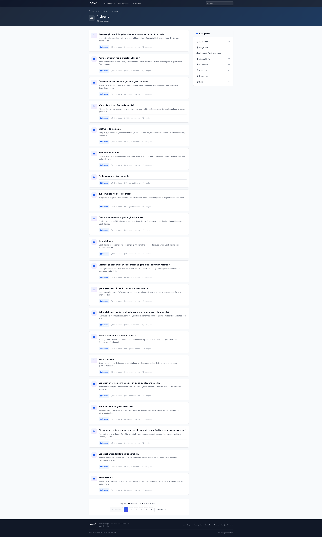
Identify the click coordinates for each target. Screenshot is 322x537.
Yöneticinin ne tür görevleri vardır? (116, 406)
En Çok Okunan (227, 525)
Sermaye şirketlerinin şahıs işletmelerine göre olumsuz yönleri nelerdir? (134, 264)
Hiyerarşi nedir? (107, 477)
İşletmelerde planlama (110, 129)
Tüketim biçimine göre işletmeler (115, 194)
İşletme (105, 47)
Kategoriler (124, 3)
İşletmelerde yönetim (109, 152)
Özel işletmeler (106, 241)
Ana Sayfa (111, 3)
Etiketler (138, 3)
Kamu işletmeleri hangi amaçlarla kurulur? (119, 58)
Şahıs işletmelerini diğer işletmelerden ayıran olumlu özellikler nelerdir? (134, 312)
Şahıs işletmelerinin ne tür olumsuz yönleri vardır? (123, 288)
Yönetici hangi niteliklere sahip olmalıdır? (119, 454)
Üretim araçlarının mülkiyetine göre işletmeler (121, 217)
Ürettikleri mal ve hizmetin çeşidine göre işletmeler (124, 81)
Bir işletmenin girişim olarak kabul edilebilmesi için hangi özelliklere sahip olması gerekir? (143, 430)
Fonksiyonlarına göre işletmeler (114, 176)
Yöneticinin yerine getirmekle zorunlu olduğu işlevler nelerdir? (129, 383)
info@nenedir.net (226, 533)
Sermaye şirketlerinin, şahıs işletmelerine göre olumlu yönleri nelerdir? (134, 34)
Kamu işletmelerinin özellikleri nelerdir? (118, 335)
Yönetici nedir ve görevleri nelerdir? (116, 105)
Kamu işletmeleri (107, 359)
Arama (216, 525)
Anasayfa (95, 11)
